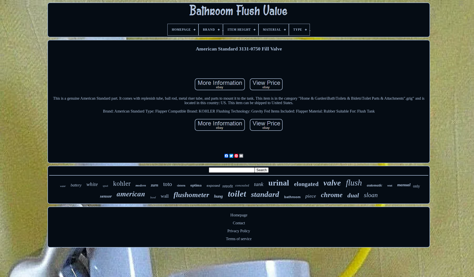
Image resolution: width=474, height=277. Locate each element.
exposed (213, 185)
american (131, 193)
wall (165, 196)
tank (258, 184)
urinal (278, 182)
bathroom (292, 197)
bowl (153, 197)
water (63, 186)
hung (218, 196)
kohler (122, 183)
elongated (306, 184)
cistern (181, 185)
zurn (154, 185)
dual (353, 195)
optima (196, 185)
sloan (371, 195)
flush (354, 182)
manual (404, 185)
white (92, 184)
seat (389, 185)
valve (332, 182)
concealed (242, 185)
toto (167, 184)
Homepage (238, 215)
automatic (374, 185)
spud (105, 185)
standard (265, 194)
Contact (239, 223)
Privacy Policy (238, 231)
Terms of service (239, 239)
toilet (237, 194)
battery (76, 185)
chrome (331, 195)
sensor (106, 196)
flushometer (191, 195)
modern (141, 185)
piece (310, 196)
